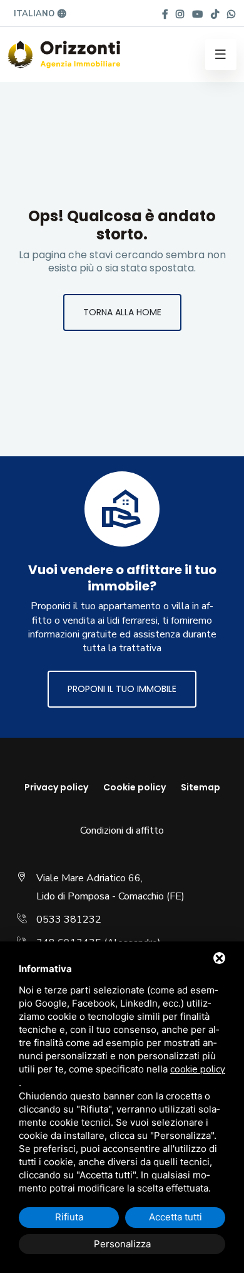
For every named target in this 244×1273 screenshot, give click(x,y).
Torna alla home (122, 312)
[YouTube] (197, 14)
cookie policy (197, 1069)
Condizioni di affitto (122, 830)
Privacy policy (56, 787)
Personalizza (122, 1244)
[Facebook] (165, 14)
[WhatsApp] (231, 14)
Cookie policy (134, 787)
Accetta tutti (175, 1217)
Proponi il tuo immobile (122, 689)
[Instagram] (180, 14)
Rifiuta (69, 1217)
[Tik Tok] (215, 14)
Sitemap (200, 787)
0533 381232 (68, 919)
